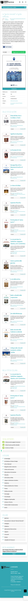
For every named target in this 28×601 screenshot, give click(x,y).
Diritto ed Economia (14, 100)
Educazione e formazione (10, 472)
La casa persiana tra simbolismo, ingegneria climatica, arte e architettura (18, 242)
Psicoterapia (7, 496)
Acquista (22, 128)
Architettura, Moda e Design (11, 461)
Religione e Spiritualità (9, 499)
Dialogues (6, 523)
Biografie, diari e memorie (10, 466)
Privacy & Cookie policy (15, 584)
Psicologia (6, 494)
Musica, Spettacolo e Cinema (11, 485)
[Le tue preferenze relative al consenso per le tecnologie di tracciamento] (1, 450)
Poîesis (6, 537)
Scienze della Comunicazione (11, 504)
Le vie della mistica (15, 279)
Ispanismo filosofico (16, 203)
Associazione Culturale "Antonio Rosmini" (14, 520)
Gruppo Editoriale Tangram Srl (17, 576)
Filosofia (6, 474)
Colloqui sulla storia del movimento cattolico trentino (16, 350)
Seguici (14, 553)
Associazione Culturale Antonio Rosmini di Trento (17, 126)
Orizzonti (6, 534)
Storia (5, 507)
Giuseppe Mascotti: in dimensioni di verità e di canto (17, 167)
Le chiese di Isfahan (16, 185)
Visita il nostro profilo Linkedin (12, 445)
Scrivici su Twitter (9, 447)
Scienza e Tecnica (8, 502)
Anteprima (14, 88)
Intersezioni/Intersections (10, 529)
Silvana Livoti (20, 193)
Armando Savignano (15, 210)
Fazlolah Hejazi (14, 193)
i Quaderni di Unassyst (9, 539)
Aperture (6, 518)
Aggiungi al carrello (18, 52)
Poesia (5, 488)
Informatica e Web (8, 477)
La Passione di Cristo (16, 150)
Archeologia (7, 458)
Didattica (6, 526)
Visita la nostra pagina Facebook (12, 442)
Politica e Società (8, 491)
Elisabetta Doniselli (14, 229)
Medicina (6, 483)
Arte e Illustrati (7, 464)
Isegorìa (6, 531)
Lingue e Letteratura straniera (11, 480)
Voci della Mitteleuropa (16, 313)
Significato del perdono (16, 134)
